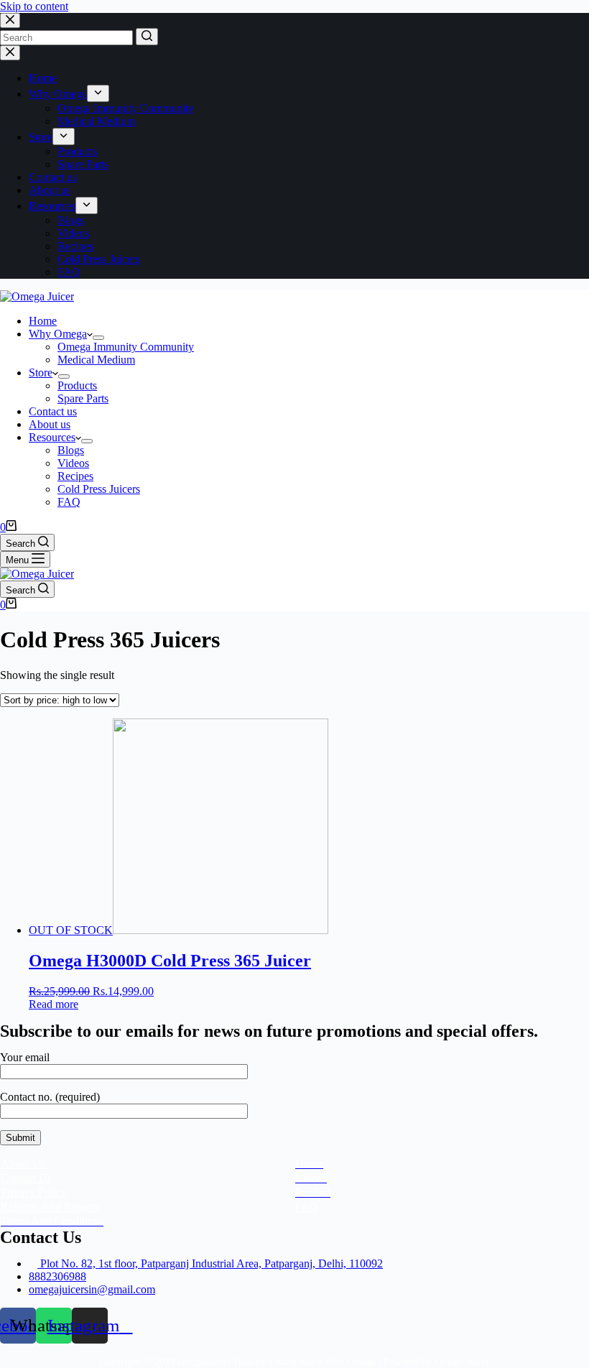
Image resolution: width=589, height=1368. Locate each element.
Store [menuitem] (40, 137)
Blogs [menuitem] (70, 220)
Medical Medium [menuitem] (96, 121)
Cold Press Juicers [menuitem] (98, 259)
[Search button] (147, 36)
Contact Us (26, 1178)
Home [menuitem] (43, 78)
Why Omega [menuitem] (58, 94)
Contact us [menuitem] (53, 177)
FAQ (306, 1207)
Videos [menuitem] (73, 233)
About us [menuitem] (49, 190)
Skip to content (34, 6)
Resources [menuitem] (52, 206)
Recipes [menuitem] (75, 246)
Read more (53, 1004)
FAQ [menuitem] (68, 272)
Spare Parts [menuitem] (82, 164)
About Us (24, 1163)
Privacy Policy (34, 1192)
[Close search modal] (10, 20)
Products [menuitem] (77, 151)
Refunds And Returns (50, 1207)
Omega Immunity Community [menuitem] (125, 108)
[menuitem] (98, 93)
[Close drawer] (10, 52)
